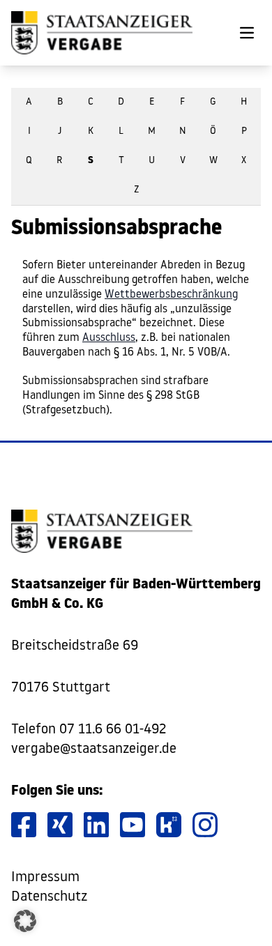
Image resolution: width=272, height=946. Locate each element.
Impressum (45, 878)
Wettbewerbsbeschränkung (171, 294)
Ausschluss (108, 338)
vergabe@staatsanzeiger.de (93, 749)
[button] (25, 921)
